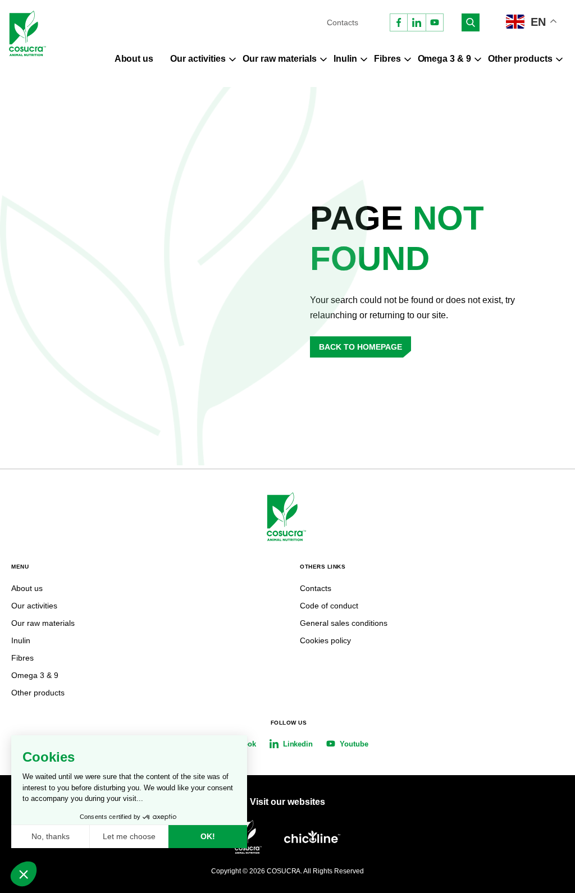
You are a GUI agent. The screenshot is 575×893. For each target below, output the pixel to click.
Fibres (387, 58)
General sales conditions (343, 623)
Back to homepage (360, 346)
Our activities (198, 58)
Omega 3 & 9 (445, 58)
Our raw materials (280, 58)
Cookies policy (325, 640)
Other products (520, 58)
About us (134, 58)
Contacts (342, 22)
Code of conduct (329, 605)
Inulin (345, 58)
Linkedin (298, 744)
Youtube (354, 744)
